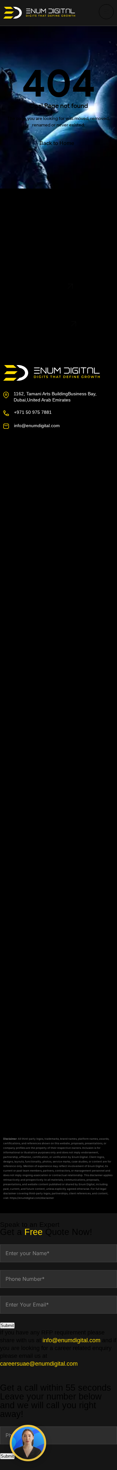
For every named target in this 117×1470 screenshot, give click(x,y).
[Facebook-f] (11, 466)
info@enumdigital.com (37, 425)
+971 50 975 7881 (33, 412)
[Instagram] (30, 466)
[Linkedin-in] (49, 466)
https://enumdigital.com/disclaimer (32, 1198)
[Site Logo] (39, 12)
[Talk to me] (28, 1443)
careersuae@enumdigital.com (39, 1363)
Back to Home (57, 143)
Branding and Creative (36, 960)
